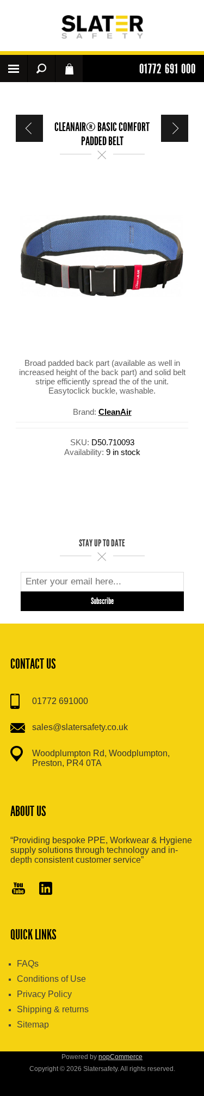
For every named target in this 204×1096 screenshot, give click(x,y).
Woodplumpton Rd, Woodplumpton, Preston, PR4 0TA (101, 758)
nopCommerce (120, 1057)
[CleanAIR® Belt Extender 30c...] (174, 128)
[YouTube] (18, 889)
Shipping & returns (53, 1009)
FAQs (28, 963)
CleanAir (115, 411)
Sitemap (33, 1024)
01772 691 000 (167, 69)
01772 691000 (60, 701)
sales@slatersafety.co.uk (80, 727)
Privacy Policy (44, 994)
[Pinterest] (46, 889)
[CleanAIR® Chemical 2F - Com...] (29, 128)
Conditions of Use (51, 978)
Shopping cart (69, 68)
